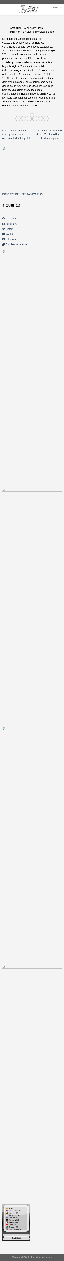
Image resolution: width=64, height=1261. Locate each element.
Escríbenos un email (16, 244)
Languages (57, 8)
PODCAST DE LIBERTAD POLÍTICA (23, 194)
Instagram (11, 224)
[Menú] (4, 9)
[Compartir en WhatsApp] (18, 118)
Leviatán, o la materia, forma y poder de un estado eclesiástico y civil (16, 134)
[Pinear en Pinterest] (40, 118)
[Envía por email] (34, 118)
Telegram (10, 239)
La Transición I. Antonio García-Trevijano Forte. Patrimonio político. (49, 134)
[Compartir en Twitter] (29, 118)
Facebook (10, 218)
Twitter (9, 229)
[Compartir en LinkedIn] (46, 118)
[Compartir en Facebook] (23, 118)
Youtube (10, 234)
